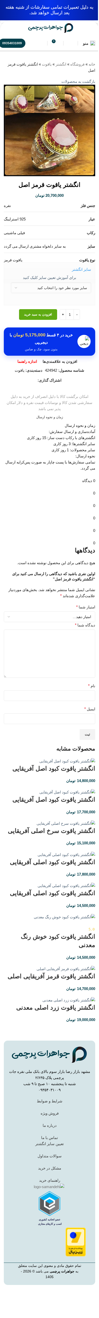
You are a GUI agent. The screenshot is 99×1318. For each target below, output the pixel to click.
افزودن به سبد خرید (38, 314)
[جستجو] (40, 43)
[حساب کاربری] (70, 43)
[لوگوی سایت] (51, 27)
